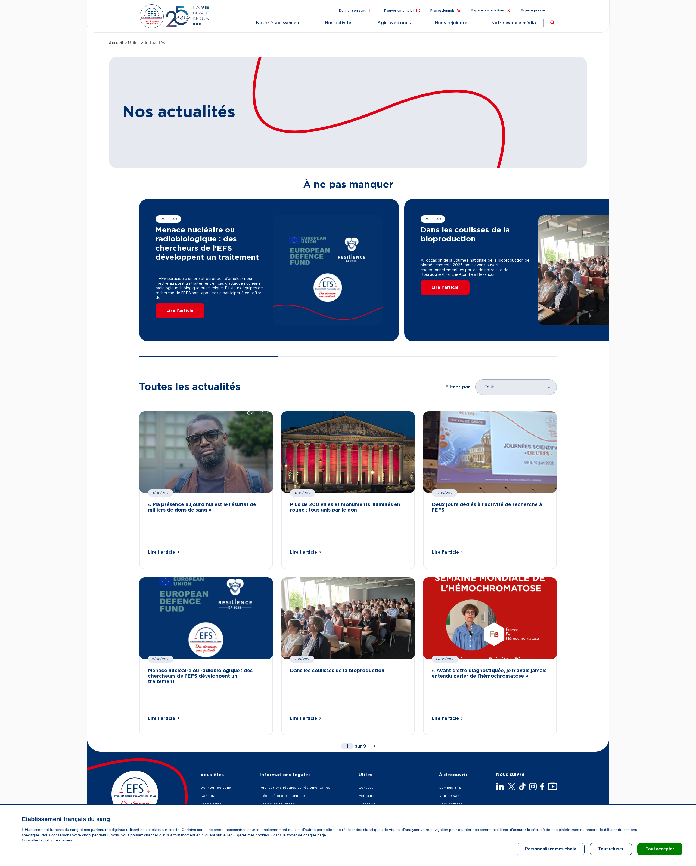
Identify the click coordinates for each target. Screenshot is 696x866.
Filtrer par (457, 387)
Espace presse (533, 10)
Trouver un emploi (398, 10)
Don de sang (450, 795)
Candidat (208, 795)
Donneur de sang (215, 787)
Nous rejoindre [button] (451, 23)
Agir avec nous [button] (394, 23)
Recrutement (450, 804)
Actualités (368, 795)
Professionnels (442, 10)
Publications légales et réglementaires (295, 787)
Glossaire (367, 804)
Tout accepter (660, 849)
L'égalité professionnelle (282, 795)
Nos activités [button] (339, 23)
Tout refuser (610, 849)
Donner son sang (352, 10)
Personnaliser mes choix (550, 849)
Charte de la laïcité (277, 804)
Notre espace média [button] (513, 23)
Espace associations (488, 10)
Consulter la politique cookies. (47, 840)
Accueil (116, 43)
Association (211, 804)
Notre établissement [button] (278, 23)
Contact (366, 787)
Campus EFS (450, 787)
